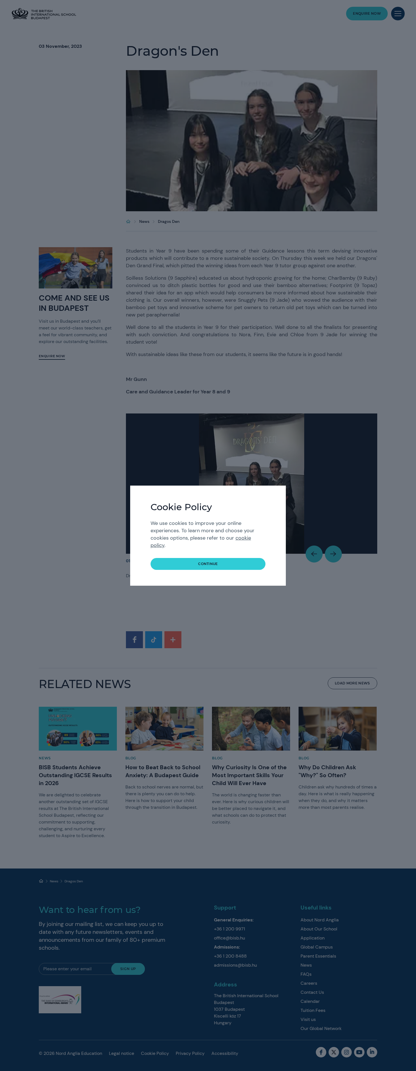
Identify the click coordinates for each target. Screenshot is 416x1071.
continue (208, 564)
